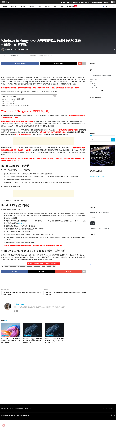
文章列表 (69, 2)
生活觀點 (61, 6)
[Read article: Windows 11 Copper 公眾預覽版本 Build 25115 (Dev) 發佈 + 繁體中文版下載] (54, 330)
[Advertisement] (43, 72)
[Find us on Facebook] (103, 6)
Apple (39, 6)
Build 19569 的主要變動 (8, 101)
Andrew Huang (8, 49)
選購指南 (73, 6)
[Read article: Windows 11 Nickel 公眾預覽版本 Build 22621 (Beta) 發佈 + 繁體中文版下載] (10, 330)
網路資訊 (47, 6)
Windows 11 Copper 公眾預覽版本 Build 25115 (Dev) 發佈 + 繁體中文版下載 (54, 341)
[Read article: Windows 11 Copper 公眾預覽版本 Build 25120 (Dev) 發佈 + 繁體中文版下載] (32, 330)
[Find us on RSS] (109, 6)
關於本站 (75, 2)
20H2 (6, 266)
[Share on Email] (80, 63)
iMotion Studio (28, 408)
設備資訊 (81, 2)
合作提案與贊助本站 (97, 2)
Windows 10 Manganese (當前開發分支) (13, 99)
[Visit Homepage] (3, 2)
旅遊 (54, 6)
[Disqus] (43, 370)
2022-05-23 (4, 345)
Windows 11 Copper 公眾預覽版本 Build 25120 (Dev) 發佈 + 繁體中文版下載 (32, 341)
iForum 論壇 (62, 2)
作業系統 (49, 266)
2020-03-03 (18, 49)
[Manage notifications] (3, 425)
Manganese (13, 266)
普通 (93, 83)
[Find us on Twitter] (106, 6)
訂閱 (92, 223)
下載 (43, 266)
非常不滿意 (95, 87)
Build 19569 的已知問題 (8, 103)
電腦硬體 (13, 6)
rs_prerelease (21, 266)
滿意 (93, 81)
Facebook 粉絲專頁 (95, 97)
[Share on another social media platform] (84, 63)
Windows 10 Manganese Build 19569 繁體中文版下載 (17, 105)
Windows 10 (37, 266)
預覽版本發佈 (24, 49)
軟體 (54, 266)
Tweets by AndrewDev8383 (97, 176)
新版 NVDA (21, 223)
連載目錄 (106, 2)
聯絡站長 (87, 2)
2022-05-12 (48, 345)
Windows (22, 6)
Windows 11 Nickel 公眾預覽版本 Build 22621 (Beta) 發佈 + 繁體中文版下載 (10, 341)
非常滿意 (94, 79)
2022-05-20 (26, 345)
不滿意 (94, 85)
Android (31, 6)
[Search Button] (114, 6)
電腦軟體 (5, 6)
